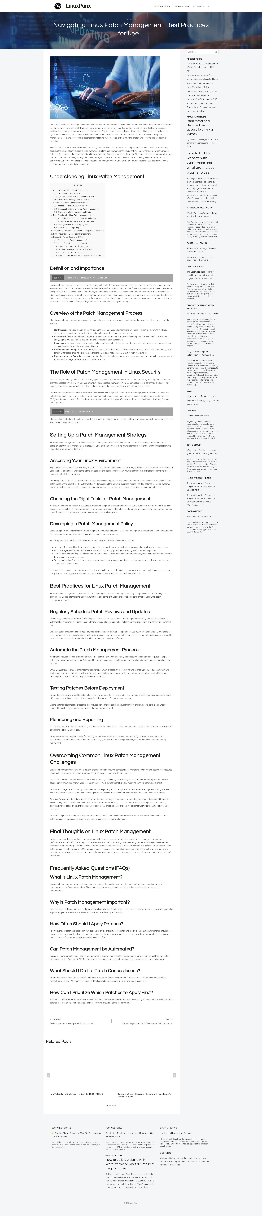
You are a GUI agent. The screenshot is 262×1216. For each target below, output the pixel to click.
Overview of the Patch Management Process (75, 196)
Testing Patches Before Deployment (71, 224)
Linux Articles (182, 6)
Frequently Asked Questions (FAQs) (67, 237)
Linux (197, 396)
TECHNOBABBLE (114, 1128)
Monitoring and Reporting (66, 227)
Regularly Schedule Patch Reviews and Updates (76, 218)
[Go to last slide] (48, 1075)
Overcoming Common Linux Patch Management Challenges (77, 231)
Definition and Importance (67, 193)
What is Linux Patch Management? (70, 240)
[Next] (174, 1075)
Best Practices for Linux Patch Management (71, 215)
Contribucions (195, 267)
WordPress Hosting (114, 1156)
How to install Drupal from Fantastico (176, 1133)
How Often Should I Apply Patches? (71, 246)
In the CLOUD (194, 445)
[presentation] (78, 1068)
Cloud (190, 396)
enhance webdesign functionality (131, 1181)
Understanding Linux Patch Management (69, 190)
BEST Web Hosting (62, 1128)
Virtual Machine (162, 6)
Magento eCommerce (199, 478)
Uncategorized (209, 401)
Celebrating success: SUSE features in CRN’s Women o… (148, 1021)
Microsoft (191, 400)
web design (212, 201)
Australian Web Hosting (200, 208)
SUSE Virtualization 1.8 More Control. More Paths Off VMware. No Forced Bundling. (202, 107)
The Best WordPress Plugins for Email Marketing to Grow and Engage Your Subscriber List (201, 275)
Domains (191, 410)
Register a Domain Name (198, 415)
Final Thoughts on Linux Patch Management (71, 234)
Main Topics (209, 396)
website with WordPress (125, 1174)
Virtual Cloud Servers (196, 117)
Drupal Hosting (168, 1128)
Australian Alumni (197, 243)
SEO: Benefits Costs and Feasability (202, 313)
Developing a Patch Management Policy (73, 212)
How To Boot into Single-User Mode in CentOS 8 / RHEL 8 (76, 1094)
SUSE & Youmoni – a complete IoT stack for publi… (73, 1021)
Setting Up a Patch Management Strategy (69, 203)
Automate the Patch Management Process (74, 221)
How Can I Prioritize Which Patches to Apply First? (77, 255)
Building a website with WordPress (202, 178)
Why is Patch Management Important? (72, 243)
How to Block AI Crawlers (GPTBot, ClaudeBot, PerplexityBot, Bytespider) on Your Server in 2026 (202, 95)
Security (201, 400)
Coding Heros (194, 511)
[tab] (107, 1105)
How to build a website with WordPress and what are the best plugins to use (201, 162)
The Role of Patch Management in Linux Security (73, 199)
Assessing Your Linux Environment (70, 206)
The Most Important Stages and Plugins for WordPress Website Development (201, 486)
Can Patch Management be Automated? (73, 249)
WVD (197, 404)
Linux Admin (126, 41)
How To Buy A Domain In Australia (202, 516)
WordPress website (195, 198)
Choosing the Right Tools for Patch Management (76, 209)
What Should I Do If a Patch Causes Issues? (74, 252)
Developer (198, 6)
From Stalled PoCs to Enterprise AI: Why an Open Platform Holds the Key (202, 67)
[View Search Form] (208, 6)
